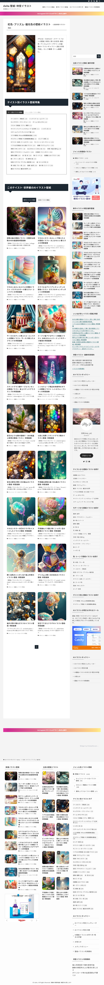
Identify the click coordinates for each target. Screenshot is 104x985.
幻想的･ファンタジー (44, 152)
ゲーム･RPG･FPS (40, 122)
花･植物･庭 (31, 159)
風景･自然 (32, 165)
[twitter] (89, 1)
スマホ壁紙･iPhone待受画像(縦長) (24, 135)
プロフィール (86, 456)
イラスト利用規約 (78, 369)
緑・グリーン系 (17, 159)
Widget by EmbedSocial (88, 746)
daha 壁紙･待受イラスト (17, 6)
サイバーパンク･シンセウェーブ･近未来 (25, 129)
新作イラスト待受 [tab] (29, 200)
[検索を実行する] (99, 56)
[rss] (94, 1)
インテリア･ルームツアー (38, 119)
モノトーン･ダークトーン (44, 142)
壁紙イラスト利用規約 (81, 402)
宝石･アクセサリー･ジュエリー (22, 152)
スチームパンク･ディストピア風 (22, 132)
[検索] (99, 1)
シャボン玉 (46, 129)
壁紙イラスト (81, 158)
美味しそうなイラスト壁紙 (86, 172)
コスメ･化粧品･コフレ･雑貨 (21, 125)
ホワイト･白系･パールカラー (21, 142)
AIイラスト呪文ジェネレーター (84, 381)
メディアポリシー (80, 398)
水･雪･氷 (26, 155)
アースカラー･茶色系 (19, 119)
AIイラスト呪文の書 (81, 385)
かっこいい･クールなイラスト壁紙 (86, 163)
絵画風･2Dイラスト (52, 155)
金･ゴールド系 (42, 162)
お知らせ (77, 394)
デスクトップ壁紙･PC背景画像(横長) (23, 139)
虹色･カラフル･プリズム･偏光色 (23, 162)
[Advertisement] (86, 36)
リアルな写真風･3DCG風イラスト (23, 145)
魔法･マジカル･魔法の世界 (21, 169)
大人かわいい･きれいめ (36, 149)
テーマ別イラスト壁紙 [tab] (15, 112)
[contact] (96, 1)
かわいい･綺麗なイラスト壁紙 (87, 168)
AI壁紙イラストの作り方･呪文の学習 (86, 389)
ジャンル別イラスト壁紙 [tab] (33, 112)
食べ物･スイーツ (46, 165)
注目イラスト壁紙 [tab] (43, 200)
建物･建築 (15, 155)
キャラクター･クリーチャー (21, 122)
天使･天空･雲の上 (54, 149)
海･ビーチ (37, 155)
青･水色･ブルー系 (18, 165)
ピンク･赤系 (43, 139)
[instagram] (91, 1)
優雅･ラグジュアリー (45, 145)
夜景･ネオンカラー (18, 149)
